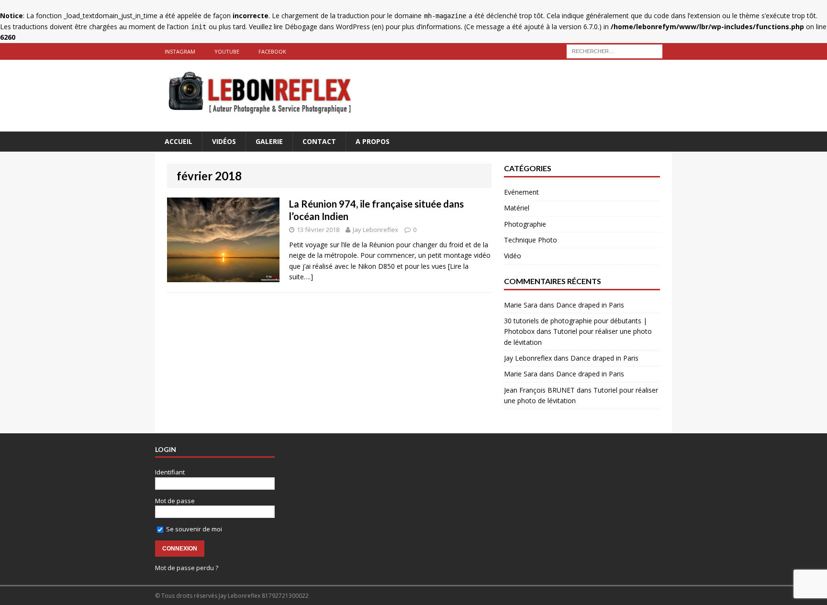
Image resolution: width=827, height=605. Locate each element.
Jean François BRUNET (539, 390)
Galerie (269, 141)
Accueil (178, 141)
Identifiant (170, 472)
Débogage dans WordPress (327, 26)
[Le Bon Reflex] (413, 96)
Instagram (180, 51)
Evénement (521, 192)
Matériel (516, 207)
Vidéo (512, 255)
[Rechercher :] (614, 50)
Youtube (226, 51)
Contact (319, 141)
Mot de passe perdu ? (186, 567)
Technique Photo (530, 239)
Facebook (272, 51)
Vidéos (224, 141)
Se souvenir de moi (193, 529)
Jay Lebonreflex (375, 229)
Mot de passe (175, 500)
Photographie (525, 224)
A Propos (373, 141)
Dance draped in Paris (590, 304)
